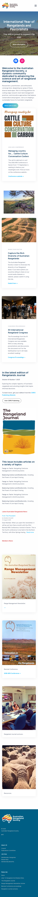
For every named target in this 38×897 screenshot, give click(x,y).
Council (3, 848)
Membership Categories (8, 857)
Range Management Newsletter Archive (13, 883)
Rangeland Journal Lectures (9, 889)
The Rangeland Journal (8, 881)
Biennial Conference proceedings (11, 886)
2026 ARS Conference (11, 673)
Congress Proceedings (16, 357)
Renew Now (4, 859)
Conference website (15, 176)
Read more (30, 532)
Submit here (12, 283)
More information (19, 44)
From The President (8, 516)
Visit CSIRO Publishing (11, 401)
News (3, 875)
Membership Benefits (7, 861)
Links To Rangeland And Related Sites (12, 878)
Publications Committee (8, 850)
